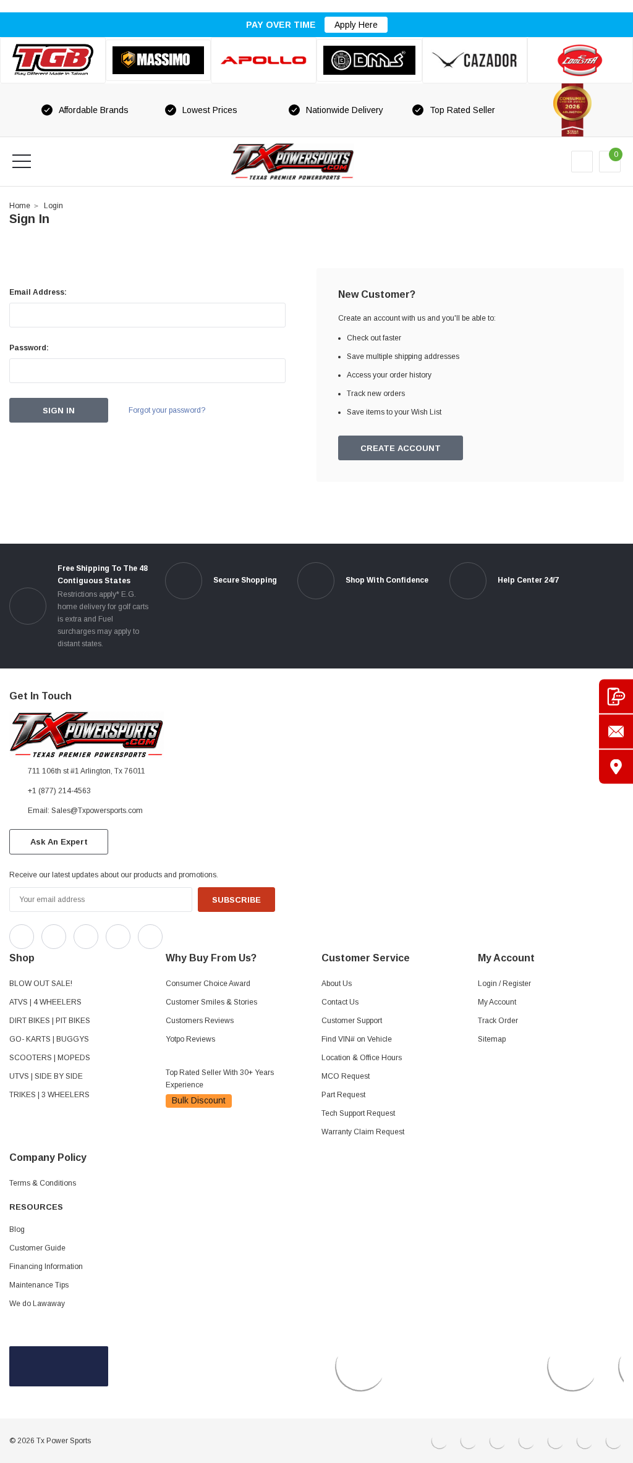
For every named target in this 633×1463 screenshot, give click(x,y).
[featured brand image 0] (53, 60)
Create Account (400, 448)
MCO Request (345, 1076)
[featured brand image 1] (158, 61)
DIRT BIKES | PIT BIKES (49, 1020)
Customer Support (351, 1020)
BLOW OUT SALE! (40, 983)
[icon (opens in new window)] (21, 936)
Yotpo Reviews (190, 1039)
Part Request (343, 1094)
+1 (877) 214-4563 (59, 790)
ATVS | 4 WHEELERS (45, 1002)
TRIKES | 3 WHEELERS (49, 1094)
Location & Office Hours (361, 1057)
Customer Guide (37, 1248)
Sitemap (492, 1039)
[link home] (292, 161)
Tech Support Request (358, 1113)
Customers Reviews (200, 1020)
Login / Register (504, 983)
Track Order (498, 1020)
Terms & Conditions (42, 1183)
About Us (336, 983)
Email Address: (38, 292)
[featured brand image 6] (580, 60)
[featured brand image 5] (475, 60)
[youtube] (204, 933)
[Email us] (616, 732)
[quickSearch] (51, 161)
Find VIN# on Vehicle (356, 1039)
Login (53, 205)
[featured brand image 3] (263, 60)
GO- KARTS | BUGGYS (49, 1039)
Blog (17, 1229)
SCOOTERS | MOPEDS (49, 1057)
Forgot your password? (167, 410)
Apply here (356, 25)
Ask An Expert (59, 841)
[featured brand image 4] (369, 60)
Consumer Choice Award (208, 983)
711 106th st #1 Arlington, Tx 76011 (86, 771)
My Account (497, 1002)
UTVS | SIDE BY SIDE (46, 1076)
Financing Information (46, 1266)
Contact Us (340, 1002)
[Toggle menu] (21, 161)
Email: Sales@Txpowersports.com (85, 810)
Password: (29, 348)
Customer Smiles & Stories (211, 1002)
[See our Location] (616, 767)
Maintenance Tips (39, 1285)
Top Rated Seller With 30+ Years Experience (220, 1078)
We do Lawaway (37, 1303)
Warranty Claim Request (362, 1132)
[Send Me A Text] (616, 697)
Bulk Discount (199, 1100)
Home (19, 205)
